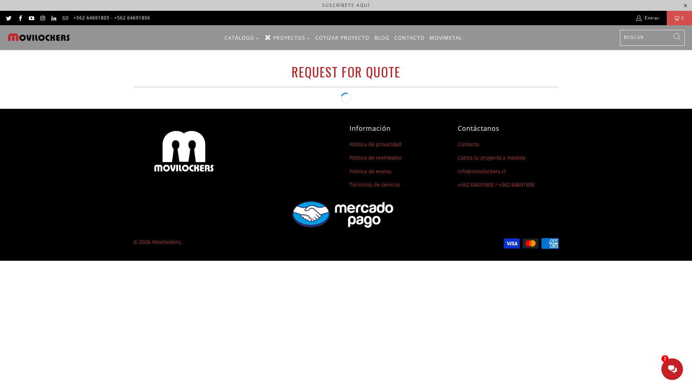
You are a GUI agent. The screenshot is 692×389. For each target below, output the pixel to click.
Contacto (468, 144)
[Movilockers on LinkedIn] (53, 18)
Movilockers (166, 241)
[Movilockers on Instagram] (42, 18)
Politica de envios (370, 171)
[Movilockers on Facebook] (20, 18)
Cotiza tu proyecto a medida (491, 157)
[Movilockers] (38, 38)
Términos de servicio (375, 184)
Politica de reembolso (376, 157)
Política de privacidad (376, 144)
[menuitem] (242, 37)
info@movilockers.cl (482, 171)
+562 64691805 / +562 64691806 (496, 184)
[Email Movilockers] (65, 18)
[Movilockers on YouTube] (31, 18)
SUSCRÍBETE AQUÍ (346, 5)
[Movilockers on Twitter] (8, 18)
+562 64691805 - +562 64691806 (112, 18)
